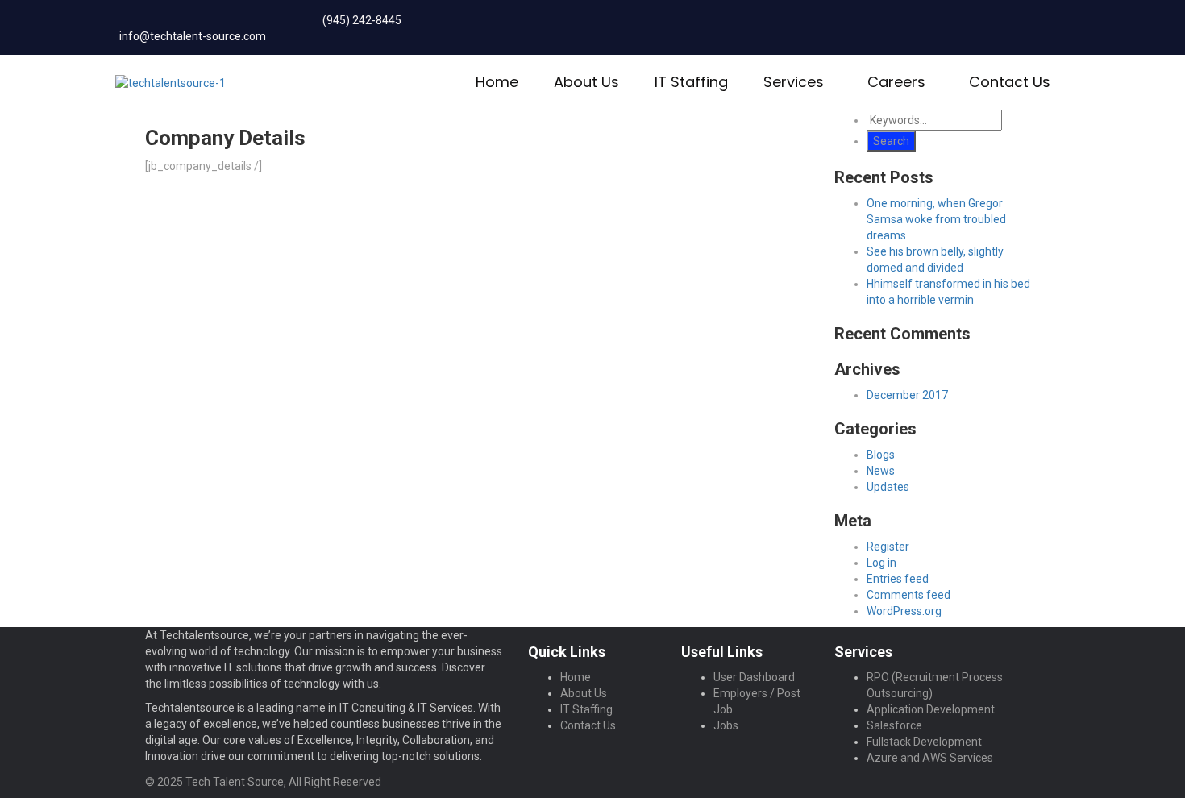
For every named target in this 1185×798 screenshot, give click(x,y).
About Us (586, 82)
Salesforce (894, 725)
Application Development (931, 709)
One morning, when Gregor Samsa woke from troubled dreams (936, 219)
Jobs (725, 725)
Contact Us (1009, 82)
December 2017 (907, 395)
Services (793, 82)
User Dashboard (754, 677)
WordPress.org (904, 611)
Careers (896, 82)
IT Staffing (691, 82)
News (881, 470)
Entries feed (898, 578)
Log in (881, 562)
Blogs (881, 454)
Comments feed (908, 594)
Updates (888, 486)
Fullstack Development (924, 741)
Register (888, 546)
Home (497, 82)
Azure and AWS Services (930, 757)
